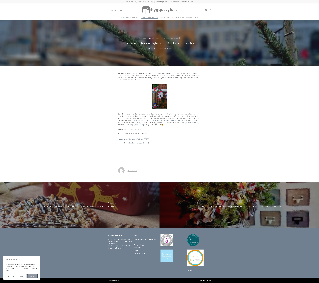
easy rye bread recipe (137, 125)
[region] (21, 268)
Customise (11, 276)
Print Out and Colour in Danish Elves (146, 120)
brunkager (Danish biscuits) (189, 123)
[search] (206, 10)
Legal (136, 251)
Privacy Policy (139, 245)
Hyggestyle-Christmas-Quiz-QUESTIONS (134, 139)
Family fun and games (146, 38)
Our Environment (140, 253)
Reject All (21, 276)
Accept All (32, 276)
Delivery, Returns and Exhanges (145, 239)
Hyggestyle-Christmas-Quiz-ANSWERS (134, 143)
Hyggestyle (151, 48)
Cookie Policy (138, 248)
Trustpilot (190, 270)
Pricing (136, 242)
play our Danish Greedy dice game (171, 120)
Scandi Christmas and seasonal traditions (167, 38)
